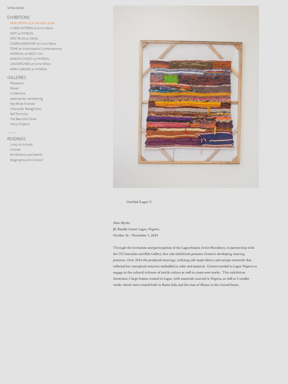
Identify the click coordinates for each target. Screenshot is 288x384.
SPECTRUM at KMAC (24, 38)
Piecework (17, 83)
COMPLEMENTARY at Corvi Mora (33, 43)
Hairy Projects (20, 124)
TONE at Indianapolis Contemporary (36, 48)
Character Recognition (26, 109)
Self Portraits (19, 114)
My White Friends (22, 103)
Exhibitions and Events (26, 154)
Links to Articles (21, 144)
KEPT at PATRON (21, 33)
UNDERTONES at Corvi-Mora (30, 64)
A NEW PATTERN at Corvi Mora (31, 28)
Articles (15, 149)
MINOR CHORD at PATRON (29, 59)
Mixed (14, 88)
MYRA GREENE (15, 8)
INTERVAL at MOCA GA (26, 53)
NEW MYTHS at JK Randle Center (32, 23)
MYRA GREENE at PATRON (28, 69)
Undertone (17, 93)
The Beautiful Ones (23, 119)
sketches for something (26, 98)
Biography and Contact (26, 160)
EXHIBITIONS (18, 17)
